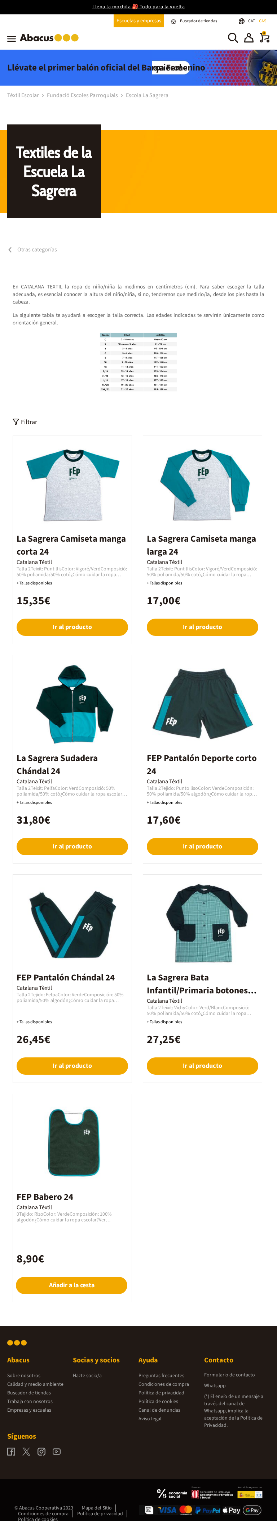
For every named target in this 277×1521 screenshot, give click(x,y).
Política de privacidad (161, 1393)
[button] (249, 39)
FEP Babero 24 (45, 1196)
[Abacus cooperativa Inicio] (51, 43)
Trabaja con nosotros (30, 1401)
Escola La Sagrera (147, 95)
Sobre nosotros (23, 1375)
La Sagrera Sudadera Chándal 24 (57, 765)
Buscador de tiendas (29, 1393)
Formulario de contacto (229, 1375)
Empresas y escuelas (29, 1410)
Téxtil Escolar (23, 95)
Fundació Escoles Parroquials (83, 95)
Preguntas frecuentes (161, 1375)
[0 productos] (265, 41)
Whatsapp (215, 1385)
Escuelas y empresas (138, 20)
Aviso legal (150, 1418)
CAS (262, 21)
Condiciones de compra (163, 1384)
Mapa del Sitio (97, 1508)
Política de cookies (158, 1401)
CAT (252, 21)
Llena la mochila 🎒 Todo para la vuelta (138, 6)
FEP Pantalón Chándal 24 (66, 977)
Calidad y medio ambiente (35, 1384)
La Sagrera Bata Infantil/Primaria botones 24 (197, 990)
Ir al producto (72, 627)
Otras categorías (36, 250)
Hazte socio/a (87, 1375)
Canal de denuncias (159, 1410)
